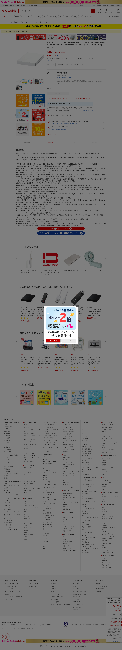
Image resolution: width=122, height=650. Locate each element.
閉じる (68, 340)
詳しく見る (53, 340)
